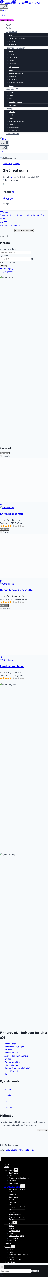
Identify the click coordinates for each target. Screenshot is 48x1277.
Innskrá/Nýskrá (7, 20)
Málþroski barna (14, 67)
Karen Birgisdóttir (11, 514)
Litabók (11, 115)
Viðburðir (12, 112)
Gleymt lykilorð (6, 271)
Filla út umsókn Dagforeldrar (17, 38)
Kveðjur (7, 1059)
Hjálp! (2, 15)
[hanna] (7, 584)
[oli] (7, 660)
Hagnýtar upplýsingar (14, 1047)
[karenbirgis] (7, 508)
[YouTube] (7, 199)
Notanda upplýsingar (15, 102)
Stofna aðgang (6, 268)
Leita (10, 35)
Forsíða (9, 25)
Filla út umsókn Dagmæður (24, 230)
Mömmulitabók (11, 1065)
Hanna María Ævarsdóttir (16, 590)
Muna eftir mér (8, 262)
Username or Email (9, 249)
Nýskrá (11, 95)
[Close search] (2, 1267)
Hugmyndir (12, 64)
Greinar (11, 60)
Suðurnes (4, 529)
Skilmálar (12, 41)
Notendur (12, 1241)
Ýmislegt (11, 86)
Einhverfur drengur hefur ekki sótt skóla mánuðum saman (22, 215)
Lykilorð (4, 256)
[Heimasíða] (11, 199)
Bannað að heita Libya (10, 224)
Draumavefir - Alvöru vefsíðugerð (21, 1150)
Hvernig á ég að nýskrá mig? (17, 1068)
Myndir (11, 70)
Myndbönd (12, 76)
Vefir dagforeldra (14, 127)
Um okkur (12, 124)
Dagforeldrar (13, 57)
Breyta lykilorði (14, 1231)
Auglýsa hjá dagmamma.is (17, 121)
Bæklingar (12, 54)
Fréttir (8, 28)
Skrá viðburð (13, 44)
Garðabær (4, 453)
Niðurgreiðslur (13, 79)
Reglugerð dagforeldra (16, 82)
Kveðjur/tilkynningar (11, 164)
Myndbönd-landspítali (16, 73)
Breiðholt (4, 605)
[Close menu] (0, 1159)
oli (12, 177)
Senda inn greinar (14, 131)
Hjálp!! (7, 1074)
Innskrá (11, 92)
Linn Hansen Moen (12, 666)
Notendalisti (12, 105)
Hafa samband (12, 134)
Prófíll (11, 99)
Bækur (11, 51)
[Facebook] (4, 199)
